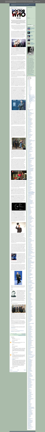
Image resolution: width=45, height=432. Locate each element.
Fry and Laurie (29, 216)
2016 (28, 83)
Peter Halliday (29, 184)
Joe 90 (28, 223)
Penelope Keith (29, 364)
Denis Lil (29, 296)
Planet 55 (29, 235)
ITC (28, 322)
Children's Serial (29, 285)
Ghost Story (29, 317)
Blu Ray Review (29, 122)
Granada (29, 142)
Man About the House (30, 340)
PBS (28, 358)
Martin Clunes (29, 341)
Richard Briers (29, 381)
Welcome (29, 423)
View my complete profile (31, 74)
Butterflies (29, 275)
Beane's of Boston (30, 265)
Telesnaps (29, 242)
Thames (29, 190)
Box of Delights (29, 269)
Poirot (28, 185)
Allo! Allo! (29, 254)
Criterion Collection (30, 290)
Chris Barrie (29, 286)
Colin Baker (29, 171)
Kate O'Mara (29, 335)
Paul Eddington (29, 361)
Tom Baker (29, 137)
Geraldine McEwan (30, 177)
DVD (28, 111)
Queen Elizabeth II (30, 376)
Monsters (29, 346)
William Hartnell (29, 124)
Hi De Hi (29, 321)
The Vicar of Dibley (30, 413)
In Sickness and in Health (30, 323)
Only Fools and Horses (30, 183)
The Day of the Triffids (30, 191)
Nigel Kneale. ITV (30, 352)
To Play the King (29, 149)
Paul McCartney (29, 362)
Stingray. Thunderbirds (30, 398)
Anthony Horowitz (30, 258)
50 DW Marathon (30, 119)
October (30, 88)
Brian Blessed (29, 270)
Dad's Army (29, 173)
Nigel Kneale (29, 161)
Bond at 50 (29, 141)
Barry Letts (29, 264)
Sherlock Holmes (30, 131)
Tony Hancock (29, 248)
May (29, 92)
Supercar (29, 400)
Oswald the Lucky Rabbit (30, 356)
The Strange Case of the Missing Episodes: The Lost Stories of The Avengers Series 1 (31, 193)
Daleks (28, 291)
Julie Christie (29, 225)
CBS (28, 276)
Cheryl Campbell (29, 284)
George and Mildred (30, 316)
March (29, 94)
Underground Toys (30, 418)
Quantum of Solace (30, 375)
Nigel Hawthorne (29, 160)
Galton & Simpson (30, 309)
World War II (29, 425)
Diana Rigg (29, 297)
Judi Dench (29, 155)
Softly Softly (29, 393)
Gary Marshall (29, 310)
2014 (28, 85)
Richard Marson (29, 382)
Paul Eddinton (29, 234)
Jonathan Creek (29, 333)
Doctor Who (24, 335)
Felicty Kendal (29, 304)
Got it (39, 1)
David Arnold (29, 293)
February (30, 102)
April (29, 93)
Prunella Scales (29, 236)
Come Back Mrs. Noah (30, 287)
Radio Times (29, 186)
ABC (28, 198)
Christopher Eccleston (20, 335)
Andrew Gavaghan (30, 257)
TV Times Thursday (30, 147)
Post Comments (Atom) (15, 371)
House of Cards (29, 143)
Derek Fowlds (29, 211)
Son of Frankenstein (30, 394)
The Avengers (29, 148)
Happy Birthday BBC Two (30, 218)
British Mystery (29, 118)
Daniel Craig (29, 210)
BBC (28, 110)
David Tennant (29, 129)
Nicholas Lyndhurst (30, 351)
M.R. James (29, 339)
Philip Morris (29, 369)
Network (29, 159)
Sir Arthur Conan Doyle (30, 165)
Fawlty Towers (29, 303)
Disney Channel (29, 298)
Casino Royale (29, 281)
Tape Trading (29, 241)
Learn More (36, 1)
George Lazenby (29, 315)
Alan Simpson (29, 253)
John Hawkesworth (30, 329)
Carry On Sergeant (30, 280)
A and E (29, 167)
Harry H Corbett (29, 219)
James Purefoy (29, 327)
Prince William (29, 374)
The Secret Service (30, 410)
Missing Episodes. (30, 345)
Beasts (29, 205)
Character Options (30, 282)
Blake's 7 (29, 153)
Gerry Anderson (29, 178)
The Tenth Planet (30, 412)
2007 (28, 107)
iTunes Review (29, 428)
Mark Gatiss (29, 228)
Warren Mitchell (29, 422)
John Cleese (29, 224)
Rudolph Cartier (29, 387)
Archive (29, 259)
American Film (29, 255)
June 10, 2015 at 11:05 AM (15, 366)
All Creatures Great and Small (31, 140)
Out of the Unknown (30, 357)
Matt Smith (29, 130)
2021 (28, 80)
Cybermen (29, 172)
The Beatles (29, 406)
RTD (28, 237)
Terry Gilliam (29, 404)
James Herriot (29, 154)
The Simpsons (29, 411)
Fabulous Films (29, 302)
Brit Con (29, 272)
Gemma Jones (29, 311)
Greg (12, 341)
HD (28, 179)
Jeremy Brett (29, 328)
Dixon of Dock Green (30, 299)
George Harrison (29, 314)
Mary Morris (29, 230)
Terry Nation (29, 243)
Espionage (29, 213)
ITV (28, 116)
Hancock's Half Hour (30, 217)
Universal (29, 419)
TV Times (29, 136)
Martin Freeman (29, 229)
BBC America (29, 260)
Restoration (29, 380)
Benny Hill (29, 266)
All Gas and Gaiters (30, 200)
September (30, 89)
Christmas (29, 128)
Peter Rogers (29, 368)
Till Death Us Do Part (30, 247)
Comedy (29, 125)
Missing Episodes (30, 123)
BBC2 (28, 204)
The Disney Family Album (30, 407)
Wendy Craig (29, 424)
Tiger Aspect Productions (30, 194)
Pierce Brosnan (29, 370)
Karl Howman (29, 334)
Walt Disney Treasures (30, 249)
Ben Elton (29, 206)
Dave (28, 292)
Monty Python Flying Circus (31, 347)
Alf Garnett (29, 199)
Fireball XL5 (29, 305)
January (30, 103)
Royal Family (29, 386)
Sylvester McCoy (30, 189)
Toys (28, 417)
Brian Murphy (29, 271)
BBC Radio (29, 263)
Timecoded (29, 416)
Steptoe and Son (30, 166)
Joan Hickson (29, 222)
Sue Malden (29, 399)
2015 (28, 84)
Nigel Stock (29, 353)
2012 (28, 104)
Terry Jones (29, 405)
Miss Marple (29, 231)
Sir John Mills (29, 392)
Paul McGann (29, 363)
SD (28, 388)
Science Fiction (29, 135)
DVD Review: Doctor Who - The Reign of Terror (32, 28)
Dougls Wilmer (29, 212)
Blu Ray (29, 117)
